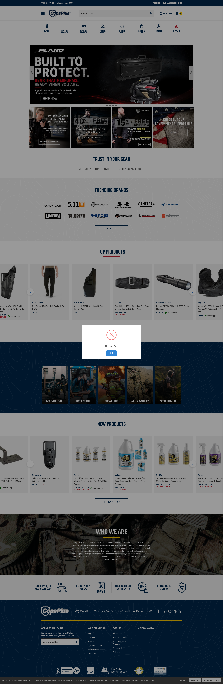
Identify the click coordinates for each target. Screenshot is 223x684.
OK (111, 353)
